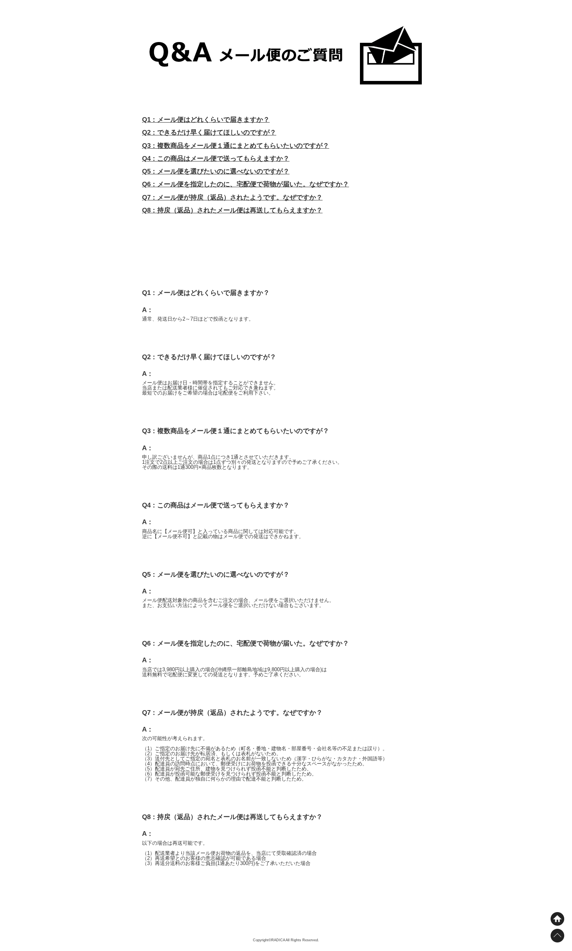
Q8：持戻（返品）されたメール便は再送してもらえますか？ (232, 210)
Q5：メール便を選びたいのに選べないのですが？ (216, 171)
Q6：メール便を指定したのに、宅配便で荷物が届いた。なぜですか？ (245, 184)
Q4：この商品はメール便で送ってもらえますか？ (216, 158)
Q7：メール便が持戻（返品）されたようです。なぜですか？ (232, 197)
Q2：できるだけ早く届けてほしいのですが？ (209, 132)
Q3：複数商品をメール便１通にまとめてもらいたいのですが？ (235, 145)
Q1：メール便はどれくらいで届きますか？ (206, 119)
